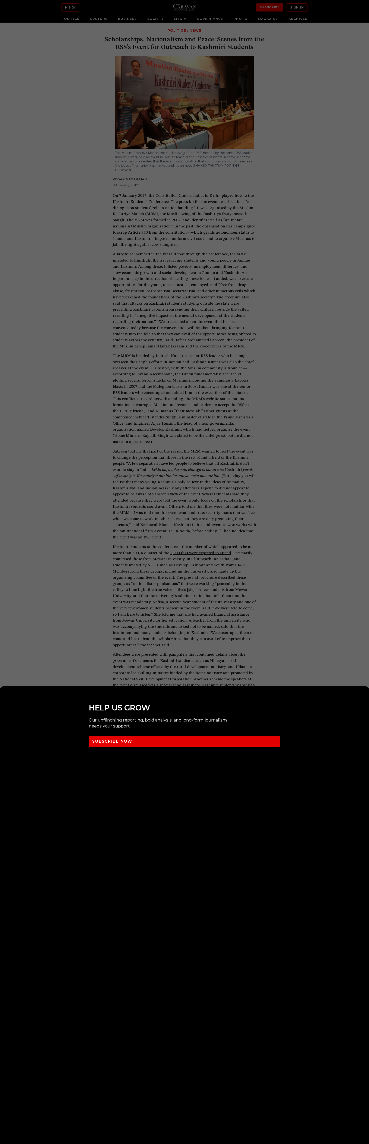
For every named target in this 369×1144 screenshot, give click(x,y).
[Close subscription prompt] (365, 695)
